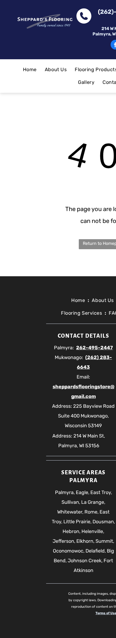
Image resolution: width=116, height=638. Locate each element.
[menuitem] (30, 69)
